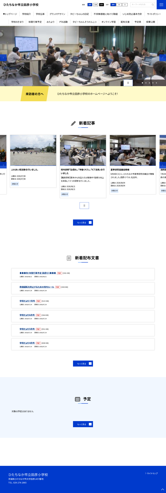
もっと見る (81, 222)
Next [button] (162, 57)
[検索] (152, 4)
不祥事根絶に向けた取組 (106, 14)
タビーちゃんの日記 (79, 14)
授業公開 (150, 21)
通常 (90, 5)
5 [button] (156, 83)
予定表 (137, 21)
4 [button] (153, 83)
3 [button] (149, 83)
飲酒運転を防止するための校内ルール (37, 286)
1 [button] (142, 83)
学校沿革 (40, 14)
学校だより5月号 (27, 328)
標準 (113, 5)
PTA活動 (63, 21)
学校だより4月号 (27, 342)
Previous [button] (3, 57)
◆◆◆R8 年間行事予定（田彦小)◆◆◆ (38, 272)
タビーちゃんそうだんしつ (84, 21)
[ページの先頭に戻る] (162, 489)
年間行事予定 (35, 21)
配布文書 (125, 21)
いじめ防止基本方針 (132, 14)
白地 (95, 5)
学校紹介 (26, 14)
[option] (83, 56)
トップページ (11, 14)
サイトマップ (152, 473)
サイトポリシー (154, 14)
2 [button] (145, 83)
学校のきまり (17, 21)
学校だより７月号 (27, 300)
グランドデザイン (57, 14)
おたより (50, 21)
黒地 (101, 5)
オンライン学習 (108, 21)
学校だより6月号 (27, 314)
